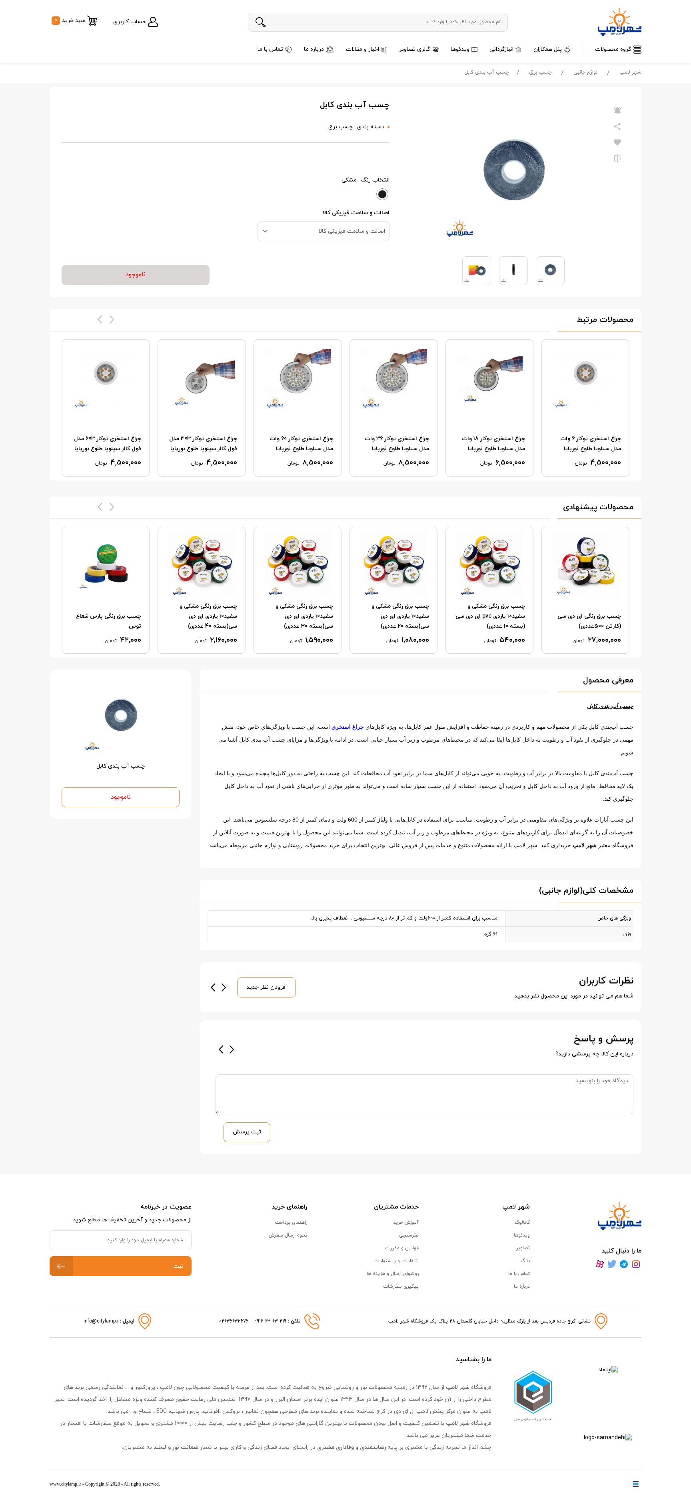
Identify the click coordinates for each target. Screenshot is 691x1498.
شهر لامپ (630, 72)
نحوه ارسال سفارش (288, 1235)
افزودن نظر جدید (266, 987)
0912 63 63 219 (271, 1321)
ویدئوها (460, 49)
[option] (585, 408)
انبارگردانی (501, 49)
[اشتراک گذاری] (617, 127)
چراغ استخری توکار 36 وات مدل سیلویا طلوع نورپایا (397, 444)
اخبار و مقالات (362, 49)
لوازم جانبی (585, 72)
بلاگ (525, 1261)
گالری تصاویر (414, 49)
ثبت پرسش (247, 1132)
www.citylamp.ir (65, 1484)
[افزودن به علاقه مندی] (617, 143)
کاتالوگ (522, 1222)
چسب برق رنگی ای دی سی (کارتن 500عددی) (589, 621)
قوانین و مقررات (402, 1248)
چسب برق (540, 72)
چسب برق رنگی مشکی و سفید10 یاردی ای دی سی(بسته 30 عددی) (304, 616)
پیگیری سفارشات (401, 1286)
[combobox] (323, 231)
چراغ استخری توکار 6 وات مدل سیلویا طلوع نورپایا (590, 444)
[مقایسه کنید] (617, 159)
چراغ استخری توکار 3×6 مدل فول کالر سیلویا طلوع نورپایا (107, 444)
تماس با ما (270, 49)
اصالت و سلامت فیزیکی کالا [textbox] (352, 231)
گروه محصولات (613, 49)
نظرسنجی (409, 1235)
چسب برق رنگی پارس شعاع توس (108, 621)
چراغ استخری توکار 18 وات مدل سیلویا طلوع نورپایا (493, 444)
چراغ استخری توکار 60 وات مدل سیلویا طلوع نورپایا (301, 444)
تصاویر (523, 1248)
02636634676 (233, 1321)
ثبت (178, 1266)
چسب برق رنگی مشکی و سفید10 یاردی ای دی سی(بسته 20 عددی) (400, 616)
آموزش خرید (406, 1222)
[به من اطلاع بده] (617, 111)
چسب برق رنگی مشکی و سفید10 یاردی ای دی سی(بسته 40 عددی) (208, 616)
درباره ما (314, 49)
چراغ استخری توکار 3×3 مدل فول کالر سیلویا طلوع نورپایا (203, 444)
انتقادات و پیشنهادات (396, 1261)
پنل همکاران (547, 49)
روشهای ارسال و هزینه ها (393, 1274)
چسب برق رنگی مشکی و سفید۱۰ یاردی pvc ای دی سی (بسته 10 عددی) (490, 616)
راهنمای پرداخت (291, 1222)
